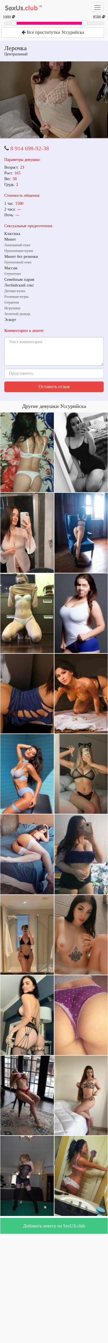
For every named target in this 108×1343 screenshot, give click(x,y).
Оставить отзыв (54, 386)
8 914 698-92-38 (29, 148)
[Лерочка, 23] (54, 99)
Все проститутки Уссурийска (55, 32)
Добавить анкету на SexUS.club (54, 1225)
